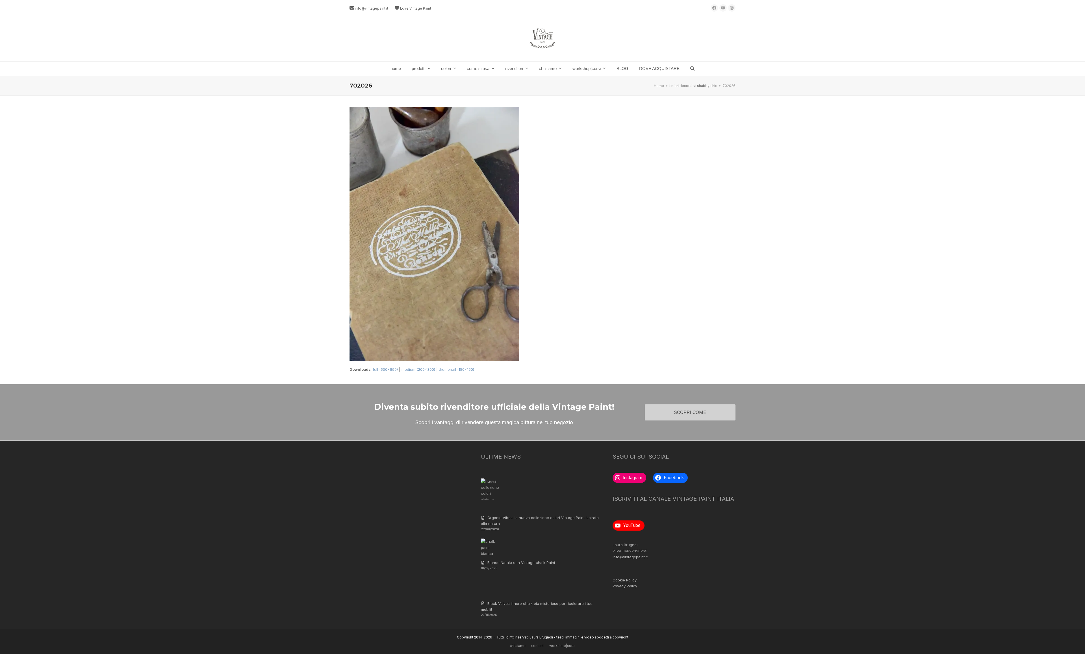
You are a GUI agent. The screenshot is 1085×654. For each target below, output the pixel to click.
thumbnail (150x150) (456, 369)
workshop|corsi (562, 646)
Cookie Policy (625, 580)
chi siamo (518, 646)
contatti (537, 646)
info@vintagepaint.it (371, 8)
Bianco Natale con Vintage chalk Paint (521, 562)
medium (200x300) (418, 369)
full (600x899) (385, 369)
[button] (692, 69)
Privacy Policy (625, 586)
